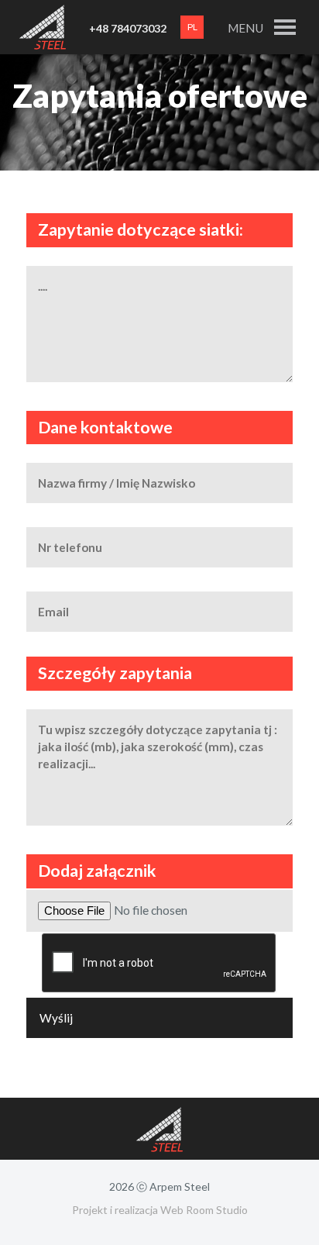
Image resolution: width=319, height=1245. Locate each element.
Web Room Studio (204, 1209)
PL (192, 27)
